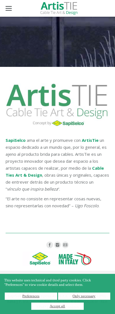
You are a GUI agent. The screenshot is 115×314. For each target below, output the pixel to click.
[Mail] (65, 245)
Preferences (30, 296)
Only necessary (84, 296)
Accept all (57, 306)
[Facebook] (49, 245)
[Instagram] (57, 245)
